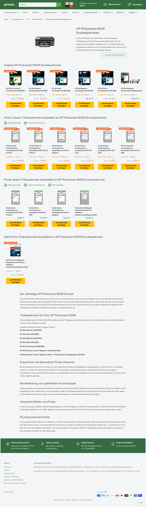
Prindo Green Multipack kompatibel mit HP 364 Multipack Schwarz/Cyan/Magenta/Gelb (84, 211)
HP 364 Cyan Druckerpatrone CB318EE (107, 89)
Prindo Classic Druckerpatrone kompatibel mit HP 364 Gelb (106, 149)
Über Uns (7, 467)
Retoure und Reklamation (13, 480)
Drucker (35, 12)
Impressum (68, 499)
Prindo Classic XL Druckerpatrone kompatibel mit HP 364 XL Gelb (130, 149)
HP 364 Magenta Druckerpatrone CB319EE (84, 89)
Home (6, 19)
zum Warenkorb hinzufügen (15, 104)
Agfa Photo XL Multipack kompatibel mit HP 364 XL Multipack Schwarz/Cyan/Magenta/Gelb (15, 263)
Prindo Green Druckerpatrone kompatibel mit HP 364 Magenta (60, 211)
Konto (82, 6)
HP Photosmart (37, 19)
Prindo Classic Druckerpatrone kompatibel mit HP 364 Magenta (60, 149)
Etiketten (119, 12)
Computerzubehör (91, 12)
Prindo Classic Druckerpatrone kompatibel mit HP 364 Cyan (83, 149)
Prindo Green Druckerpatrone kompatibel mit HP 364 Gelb (37, 211)
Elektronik (107, 12)
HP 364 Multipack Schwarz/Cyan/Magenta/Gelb (130, 89)
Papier (64, 12)
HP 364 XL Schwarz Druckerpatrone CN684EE (15, 89)
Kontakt (7, 470)
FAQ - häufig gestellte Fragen (15, 483)
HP (28, 19)
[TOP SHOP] (71, 4)
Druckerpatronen (10, 12)
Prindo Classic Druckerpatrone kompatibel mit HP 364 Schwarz (14, 149)
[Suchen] (58, 4)
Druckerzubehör (50, 12)
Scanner (75, 12)
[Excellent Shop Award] (67, 4)
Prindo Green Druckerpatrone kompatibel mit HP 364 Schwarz (14, 211)
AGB (81, 499)
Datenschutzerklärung (58, 499)
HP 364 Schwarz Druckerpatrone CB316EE (38, 89)
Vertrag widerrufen (88, 499)
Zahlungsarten (9, 473)
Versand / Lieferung (11, 477)
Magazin (132, 12)
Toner (24, 12)
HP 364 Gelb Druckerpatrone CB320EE (61, 89)
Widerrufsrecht (75, 499)
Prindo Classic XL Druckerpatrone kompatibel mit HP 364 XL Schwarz (38, 149)
